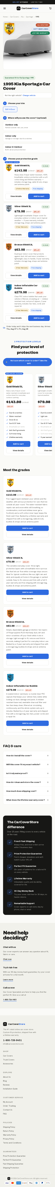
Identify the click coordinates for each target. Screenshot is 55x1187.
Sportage (29, 17)
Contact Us (7, 1110)
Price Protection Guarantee (14, 1156)
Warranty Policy (9, 1135)
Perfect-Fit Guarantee (12, 1160)
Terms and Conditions (12, 1143)
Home (5, 17)
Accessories (8, 1063)
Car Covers (14, 17)
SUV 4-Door (10, 109)
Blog (5, 1081)
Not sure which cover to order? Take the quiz (26, 362)
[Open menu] (4, 8)
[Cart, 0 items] (50, 8)
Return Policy (8, 1131)
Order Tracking (9, 1106)
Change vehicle (29, 95)
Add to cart (39, 196)
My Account (8, 1102)
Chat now (7, 959)
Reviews (6, 1085)
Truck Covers (8, 1060)
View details (16, 196)
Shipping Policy (9, 1127)
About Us (7, 1077)
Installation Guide (10, 1089)
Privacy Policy (8, 1139)
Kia (22, 17)
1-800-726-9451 (10, 999)
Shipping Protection (11, 1168)
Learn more (8, 979)
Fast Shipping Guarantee (13, 1164)
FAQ (5, 1114)
